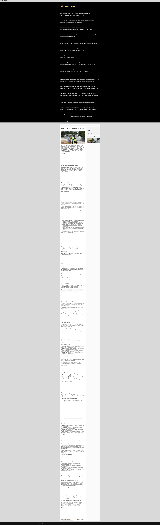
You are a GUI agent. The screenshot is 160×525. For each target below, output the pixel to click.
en (77, 29)
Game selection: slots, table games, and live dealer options (69, 41)
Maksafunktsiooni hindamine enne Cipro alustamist (88, 73)
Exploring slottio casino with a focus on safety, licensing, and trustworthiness (71, 34)
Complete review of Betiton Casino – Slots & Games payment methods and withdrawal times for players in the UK (77, 20)
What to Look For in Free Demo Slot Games (77, 114)
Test (61, 100)
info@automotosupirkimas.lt (91, 133)
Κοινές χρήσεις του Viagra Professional (66, 121)
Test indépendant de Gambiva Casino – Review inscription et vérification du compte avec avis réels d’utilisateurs (77, 102)
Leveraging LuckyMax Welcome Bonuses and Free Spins (79, 69)
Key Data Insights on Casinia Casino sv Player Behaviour (86, 64)
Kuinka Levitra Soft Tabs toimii (64, 69)
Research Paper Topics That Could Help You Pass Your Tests (69, 88)
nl (98, 79)
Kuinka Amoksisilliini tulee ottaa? (84, 66)
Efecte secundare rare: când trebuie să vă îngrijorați (68, 29)
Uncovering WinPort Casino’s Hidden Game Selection (68, 109)
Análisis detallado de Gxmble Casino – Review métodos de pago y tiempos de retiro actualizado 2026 (75, 13)
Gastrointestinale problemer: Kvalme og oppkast (87, 41)
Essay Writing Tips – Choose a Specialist (86, 29)
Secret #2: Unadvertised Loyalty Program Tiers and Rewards (89, 88)
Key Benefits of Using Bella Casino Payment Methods (68, 64)
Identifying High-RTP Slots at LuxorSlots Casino (67, 55)
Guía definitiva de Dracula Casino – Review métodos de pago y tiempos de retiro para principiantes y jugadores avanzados (78, 43)
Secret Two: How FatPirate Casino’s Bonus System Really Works (70, 95)
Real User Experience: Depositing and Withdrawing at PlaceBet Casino (71, 86)
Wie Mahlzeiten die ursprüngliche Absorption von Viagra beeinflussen (81, 116)
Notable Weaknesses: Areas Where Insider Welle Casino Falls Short (70, 81)
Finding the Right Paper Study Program (92, 34)
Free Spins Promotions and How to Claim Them (67, 36)
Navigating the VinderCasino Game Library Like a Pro (88, 79)
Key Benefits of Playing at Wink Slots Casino (85, 62)
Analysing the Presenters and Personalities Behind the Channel (69, 15)
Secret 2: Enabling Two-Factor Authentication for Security (68, 93)
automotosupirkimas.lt (70, 6)
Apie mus (82, 15)
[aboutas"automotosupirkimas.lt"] (80, 6)
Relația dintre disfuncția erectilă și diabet (89, 86)
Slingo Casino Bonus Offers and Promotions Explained (90, 95)
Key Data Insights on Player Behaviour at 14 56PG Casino (69, 66)
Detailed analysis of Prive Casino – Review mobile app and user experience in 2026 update (74, 27)
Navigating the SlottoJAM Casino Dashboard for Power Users (69, 79)
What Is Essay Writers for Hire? (65, 114)
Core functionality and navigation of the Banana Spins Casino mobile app (71, 22)
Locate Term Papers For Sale (84, 71)
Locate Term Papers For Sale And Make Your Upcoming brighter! (70, 73)
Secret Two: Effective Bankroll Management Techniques (87, 93)
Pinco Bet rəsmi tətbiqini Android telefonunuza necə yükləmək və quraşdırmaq (79, 519)
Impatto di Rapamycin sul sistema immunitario (67, 57)
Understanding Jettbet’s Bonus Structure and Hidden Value (87, 109)
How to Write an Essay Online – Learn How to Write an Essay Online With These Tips (73, 50)
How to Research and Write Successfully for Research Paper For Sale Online (71, 48)
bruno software (65, 145)
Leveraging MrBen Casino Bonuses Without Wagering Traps (69, 71)
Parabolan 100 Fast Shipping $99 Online (88, 81)
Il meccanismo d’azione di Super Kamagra (82, 55)
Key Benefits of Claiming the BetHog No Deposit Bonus (68, 62)
